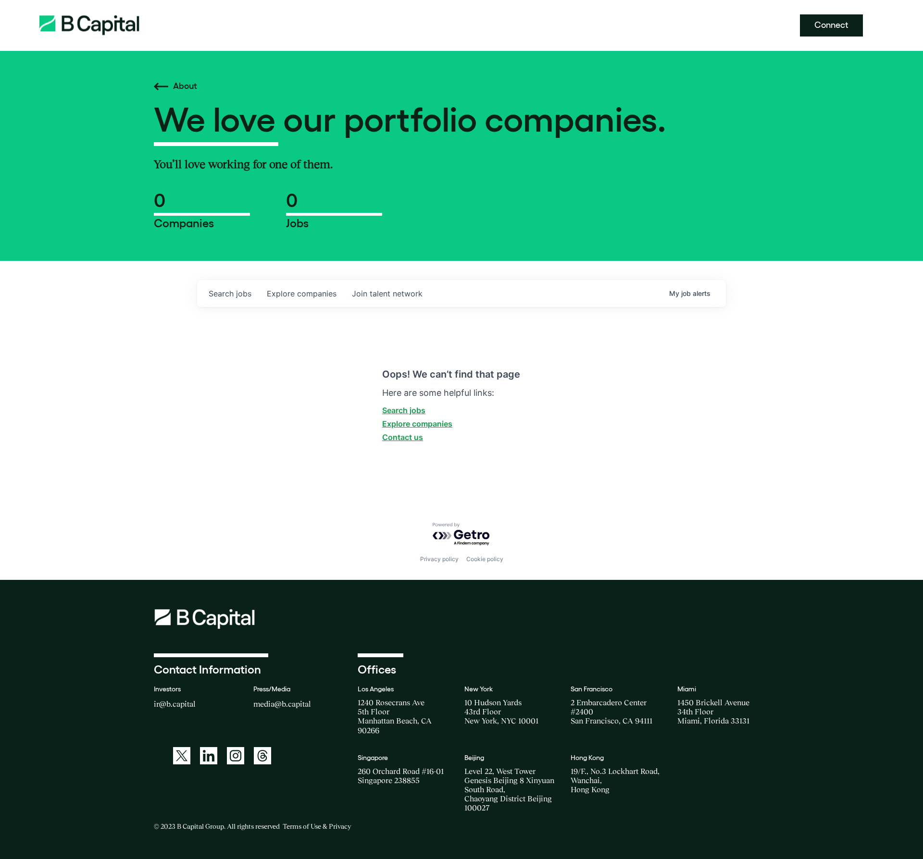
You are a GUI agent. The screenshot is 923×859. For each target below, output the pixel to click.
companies (302, 293)
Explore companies (417, 424)
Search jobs (403, 410)
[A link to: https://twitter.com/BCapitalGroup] (181, 755)
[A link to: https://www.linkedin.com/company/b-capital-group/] (208, 755)
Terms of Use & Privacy (317, 826)
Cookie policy (484, 559)
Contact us (402, 437)
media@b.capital (282, 703)
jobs (230, 293)
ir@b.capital (175, 703)
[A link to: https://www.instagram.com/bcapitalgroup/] (235, 755)
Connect (831, 25)
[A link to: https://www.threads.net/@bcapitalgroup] (262, 755)
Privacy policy (439, 559)
